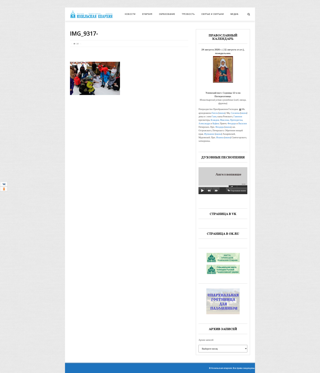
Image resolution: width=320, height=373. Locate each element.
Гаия (214, 116)
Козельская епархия (221, 368)
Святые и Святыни (212, 14)
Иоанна (220, 137)
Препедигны (236, 119)
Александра (204, 123)
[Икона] (223, 68)
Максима (224, 119)
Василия (242, 123)
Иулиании (209, 133)
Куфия (215, 123)
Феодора (232, 123)
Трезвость (188, 14)
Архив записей (206, 339)
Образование (167, 14)
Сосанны (235, 112)
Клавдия (215, 119)
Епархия (147, 14)
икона (222, 112)
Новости (130, 14)
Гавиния (238, 116)
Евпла (215, 112)
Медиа (234, 14)
